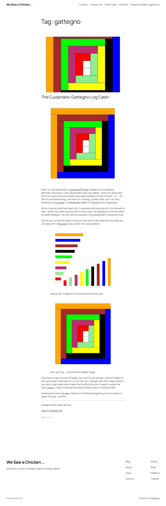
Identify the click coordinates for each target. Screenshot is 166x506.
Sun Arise (59, 202)
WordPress (155, 498)
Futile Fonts (111, 4)
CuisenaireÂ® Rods (78, 189)
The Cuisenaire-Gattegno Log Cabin (75, 97)
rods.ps (50, 387)
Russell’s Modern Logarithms (145, 4)
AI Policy (83, 4)
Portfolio (123, 4)
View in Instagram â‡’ (52, 410)
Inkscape (62, 223)
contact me (96, 4)
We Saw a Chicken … (19, 4)
